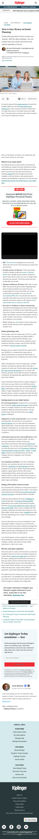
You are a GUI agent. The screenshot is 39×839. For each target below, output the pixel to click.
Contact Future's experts (19, 800)
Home (6, 23)
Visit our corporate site (26, 834)
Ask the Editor (19, 761)
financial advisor (6, 423)
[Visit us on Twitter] (4, 829)
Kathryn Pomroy (12, 51)
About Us (19, 797)
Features (26, 53)
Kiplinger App (19, 740)
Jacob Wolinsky (14, 48)
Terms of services (26, 670)
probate (10, 174)
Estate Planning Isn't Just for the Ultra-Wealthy (18, 611)
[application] (19, 245)
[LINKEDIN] (25, 685)
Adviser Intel (19, 776)
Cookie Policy (20, 809)
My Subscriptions (19, 737)
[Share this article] (3, 98)
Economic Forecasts (19, 773)
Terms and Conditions (19, 803)
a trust (16, 322)
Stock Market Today (19, 770)
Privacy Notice (27, 671)
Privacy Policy (19, 806)
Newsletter (34, 98)
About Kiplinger (19, 752)
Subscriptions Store (19, 734)
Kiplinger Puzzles (19, 758)
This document (11, 262)
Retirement (16, 23)
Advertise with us (19, 812)
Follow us (23, 98)
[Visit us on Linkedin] (26, 829)
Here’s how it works (7, 60)
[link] (18, 595)
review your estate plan (19, 556)
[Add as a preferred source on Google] (30, 822)
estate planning (22, 104)
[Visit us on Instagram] (19, 829)
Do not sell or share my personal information (19, 815)
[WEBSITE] (29, 685)
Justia (28, 450)
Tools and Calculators (19, 779)
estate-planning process (20, 405)
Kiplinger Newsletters (19, 743)
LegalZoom (12, 466)
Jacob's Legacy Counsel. (18, 345)
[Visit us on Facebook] (11, 829)
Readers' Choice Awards (19, 755)
